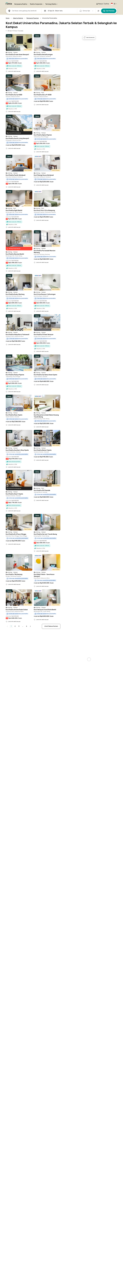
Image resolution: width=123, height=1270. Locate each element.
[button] (103, 3)
